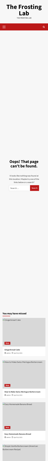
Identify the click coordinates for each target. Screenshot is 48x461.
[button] (5, 26)
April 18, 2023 (18, 353)
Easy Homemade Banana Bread (17, 434)
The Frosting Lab (24, 10)
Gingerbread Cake (12, 349)
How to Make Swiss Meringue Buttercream (22, 392)
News (7, 343)
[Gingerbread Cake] (24, 332)
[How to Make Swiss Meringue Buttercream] (24, 374)
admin (9, 353)
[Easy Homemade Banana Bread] (24, 416)
